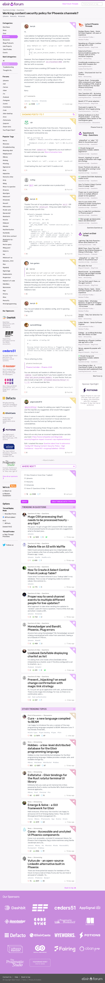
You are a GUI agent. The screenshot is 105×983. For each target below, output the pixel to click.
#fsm (59, 732)
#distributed (47, 762)
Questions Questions (94, 228)
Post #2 (69, 190)
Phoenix (95, 24)
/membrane (7, 107)
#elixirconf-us (7, 258)
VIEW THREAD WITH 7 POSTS (63, 502)
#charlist (38, 667)
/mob (4, 110)
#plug (5, 183)
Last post (69, 494)
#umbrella (6, 233)
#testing (6, 164)
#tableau (41, 848)
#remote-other (8, 177)
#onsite (5, 220)
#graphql (6, 267)
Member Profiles (83, 39)
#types (53, 732)
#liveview (48, 845)
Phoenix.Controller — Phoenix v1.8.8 (39, 367)
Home (28, 488)
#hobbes (56, 762)
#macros (6, 190)
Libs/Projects (7, 46)
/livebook (31, 667)
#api (4, 291)
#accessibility (64, 845)
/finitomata (7, 120)
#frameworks (45, 819)
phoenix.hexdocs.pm (34, 363)
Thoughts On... (7, 70)
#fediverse (38, 878)
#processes (7, 287)
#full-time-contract (10, 236)
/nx (4, 94)
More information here (53, 152)
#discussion (7, 206)
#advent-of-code (9, 281)
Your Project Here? (9, 130)
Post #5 (69, 315)
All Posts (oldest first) (9, 519)
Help (16, 977)
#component (32, 848)
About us (7, 491)
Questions (20, 10)
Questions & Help (9, 10)
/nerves (30, 819)
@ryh (31, 185)
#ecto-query (7, 244)
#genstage (6, 271)
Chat (4, 33)
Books (95, 371)
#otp (4, 180)
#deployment (7, 154)
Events (5, 53)
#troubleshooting (8, 147)
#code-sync (7, 210)
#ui (43, 845)
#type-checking (44, 732)
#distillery (6, 284)
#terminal (42, 792)
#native (58, 819)
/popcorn (6, 123)
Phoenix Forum (96, 127)
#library (30, 762)
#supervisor (7, 277)
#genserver (6, 167)
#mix (4, 170)
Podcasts (94, 254)
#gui (52, 819)
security (30, 482)
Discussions (47, 715)
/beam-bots (7, 127)
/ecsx (5, 117)
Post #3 (69, 254)
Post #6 (69, 392)
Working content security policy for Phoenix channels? (40, 13)
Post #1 (69, 170)
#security (13, 16)
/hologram (6, 100)
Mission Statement (7, 495)
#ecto (5, 141)
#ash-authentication (39, 697)
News (30, 742)
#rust (36, 792)
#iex (4, 264)
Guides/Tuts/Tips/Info (85, 69)
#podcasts (6, 216)
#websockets (7, 274)
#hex (4, 297)
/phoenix (6, 16)
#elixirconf (6, 197)
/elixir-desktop (8, 113)
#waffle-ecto (46, 557)
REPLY (24, 502)
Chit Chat (95, 111)
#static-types (32, 732)
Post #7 (69, 453)
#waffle (37, 557)
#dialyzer (6, 223)
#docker (5, 226)
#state (65, 819)
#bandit (37, 640)
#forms (5, 294)
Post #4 (69, 294)
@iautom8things (30, 407)
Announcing (38, 742)
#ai (4, 254)
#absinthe (6, 174)
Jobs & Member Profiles (85, 37)
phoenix (30, 478)
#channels (21, 16)
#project (47, 878)
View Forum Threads (70, 4)
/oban (5, 90)
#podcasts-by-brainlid (8, 240)
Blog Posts (94, 47)
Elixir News (6, 27)
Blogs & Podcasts (84, 47)
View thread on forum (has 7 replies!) (39, 475)
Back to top (69, 888)
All (3, 61)
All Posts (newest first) (7, 525)
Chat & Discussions (35, 715)
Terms (24, 980)
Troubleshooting (8, 67)
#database (38, 762)
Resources (6, 40)
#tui (49, 792)
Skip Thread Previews (8, 535)
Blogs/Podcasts (8, 43)
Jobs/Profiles (7, 49)
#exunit (5, 203)
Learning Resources (84, 66)
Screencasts (97, 97)
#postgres (6, 193)
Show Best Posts (10, 514)
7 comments (30, 96)
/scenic (5, 104)
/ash (29, 697)
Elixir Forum (97, 376)
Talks (94, 244)
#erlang (5, 160)
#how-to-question (9, 187)
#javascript (6, 213)
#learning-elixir (8, 150)
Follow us (9, 545)
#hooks (55, 845)
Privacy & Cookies (35, 980)
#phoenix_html (8, 261)
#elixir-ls (6, 251)
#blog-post (6, 248)
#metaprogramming (9, 304)
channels (30, 485)
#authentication (8, 230)
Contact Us (7, 977)
